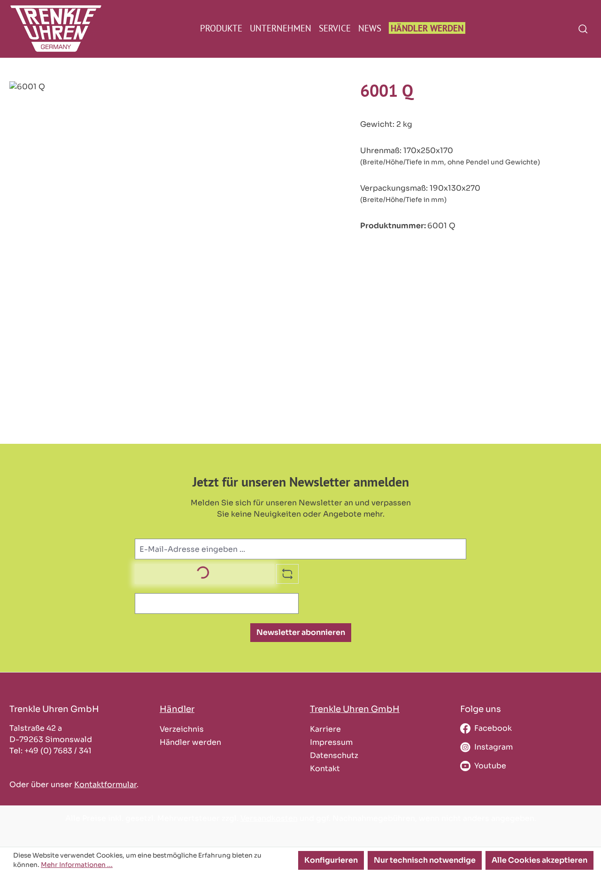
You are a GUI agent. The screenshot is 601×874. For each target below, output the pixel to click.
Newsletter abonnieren (300, 632)
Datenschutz (334, 755)
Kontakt (325, 768)
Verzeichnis (182, 729)
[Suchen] (583, 28)
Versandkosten (269, 818)
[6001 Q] (175, 182)
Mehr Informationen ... (77, 865)
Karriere (325, 729)
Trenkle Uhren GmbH (355, 709)
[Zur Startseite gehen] (50, 28)
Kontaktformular (105, 784)
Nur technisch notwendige (425, 860)
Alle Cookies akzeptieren (539, 860)
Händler (177, 709)
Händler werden (190, 742)
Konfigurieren (331, 860)
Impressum (331, 742)
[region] (175, 182)
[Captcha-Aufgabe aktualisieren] (287, 574)
